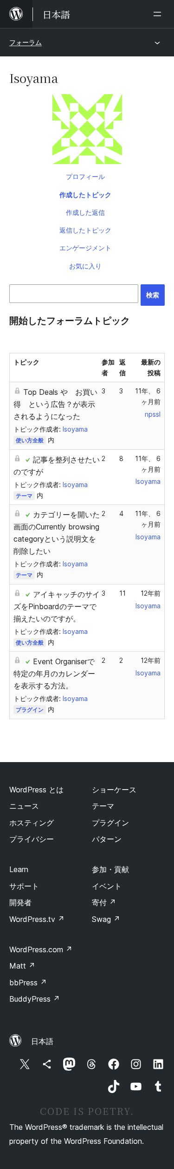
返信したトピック (85, 230)
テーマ (24, 495)
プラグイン (30, 709)
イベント (107, 886)
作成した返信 (85, 212)
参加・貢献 (110, 869)
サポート (24, 886)
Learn (18, 869)
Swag (106, 919)
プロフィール (85, 176)
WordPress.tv (36, 919)
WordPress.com (40, 949)
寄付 (104, 902)
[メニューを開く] (159, 14)
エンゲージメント (85, 248)
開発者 (20, 902)
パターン (107, 839)
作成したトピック (85, 195)
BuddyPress (34, 999)
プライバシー (31, 839)
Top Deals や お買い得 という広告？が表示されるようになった (55, 404)
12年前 (151, 593)
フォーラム (25, 42)
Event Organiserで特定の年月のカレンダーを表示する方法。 (54, 673)
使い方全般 (30, 440)
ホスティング (31, 822)
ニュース (24, 806)
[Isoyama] (87, 131)
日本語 (42, 1041)
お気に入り (85, 266)
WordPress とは (36, 789)
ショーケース (114, 789)
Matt (22, 965)
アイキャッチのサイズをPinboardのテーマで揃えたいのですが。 (56, 606)
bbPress (28, 982)
